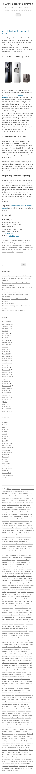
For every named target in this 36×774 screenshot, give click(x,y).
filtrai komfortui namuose (9, 516)
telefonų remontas (13, 601)
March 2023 (5, 333)
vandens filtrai (12, 249)
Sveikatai (4, 466)
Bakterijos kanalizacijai (8, 734)
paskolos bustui (6, 725)
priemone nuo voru (7, 599)
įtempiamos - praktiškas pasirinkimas (12, 768)
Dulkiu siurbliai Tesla (25, 660)
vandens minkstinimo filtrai (24, 594)
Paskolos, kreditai (17, 754)
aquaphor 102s (22, 592)
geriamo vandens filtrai (23, 560)
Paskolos (20, 752)
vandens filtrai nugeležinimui (25, 544)
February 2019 (6, 370)
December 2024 (6, 328)
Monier (4, 736)
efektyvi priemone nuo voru (9, 642)
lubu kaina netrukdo (23, 704)
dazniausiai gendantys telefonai (24, 619)
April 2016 (5, 390)
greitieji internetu (21, 757)
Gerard (9, 736)
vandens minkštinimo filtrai (21, 541)
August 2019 (5, 365)
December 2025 (6, 324)
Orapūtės (24, 715)
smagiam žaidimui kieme (19, 615)
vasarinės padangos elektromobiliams (12, 635)
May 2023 (5, 331)
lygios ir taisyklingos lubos (26, 766)
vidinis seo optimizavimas (18, 651)
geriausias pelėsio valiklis (21, 608)
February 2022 (6, 342)
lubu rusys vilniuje (12, 711)
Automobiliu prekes (14, 741)
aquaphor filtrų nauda (27, 567)
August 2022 (5, 335)
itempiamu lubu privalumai (9, 704)
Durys (4, 432)
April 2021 (5, 351)
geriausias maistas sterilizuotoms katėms (14, 622)
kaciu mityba (29, 725)
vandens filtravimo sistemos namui (19, 521)
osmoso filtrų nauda (16, 496)
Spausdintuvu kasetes (20, 738)
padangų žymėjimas (8, 491)
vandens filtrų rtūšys (28, 528)
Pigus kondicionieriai (24, 736)
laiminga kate (17, 715)
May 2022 (5, 338)
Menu (18, 15)
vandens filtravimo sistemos (9, 514)
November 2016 (6, 386)
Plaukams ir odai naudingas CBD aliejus (13, 310)
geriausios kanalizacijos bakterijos (24, 695)
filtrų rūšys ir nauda (13, 500)
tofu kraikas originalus (19, 720)
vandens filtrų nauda (18, 502)
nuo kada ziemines (20, 686)
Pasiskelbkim (6, 243)
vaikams (15, 681)
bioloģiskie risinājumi (8, 695)
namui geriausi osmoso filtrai (23, 537)
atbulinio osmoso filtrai (13, 505)
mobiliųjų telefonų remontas (16, 624)
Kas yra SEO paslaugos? (9, 303)
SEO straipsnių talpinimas (18, 3)
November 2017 (6, 377)
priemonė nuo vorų (7, 605)
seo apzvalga (17, 679)
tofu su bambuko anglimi (17, 718)
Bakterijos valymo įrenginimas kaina (16, 667)
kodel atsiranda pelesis (14, 690)
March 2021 (5, 354)
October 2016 (6, 388)
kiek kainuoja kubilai (18, 626)
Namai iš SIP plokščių (20, 672)
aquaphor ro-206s (8, 587)
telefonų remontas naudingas (23, 617)
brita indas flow (17, 245)
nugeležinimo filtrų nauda (9, 544)
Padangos (5, 450)
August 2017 (5, 379)
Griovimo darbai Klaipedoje (20, 731)
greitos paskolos (10, 757)
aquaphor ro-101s (25, 583)
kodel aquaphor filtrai (17, 580)
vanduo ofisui (10, 252)
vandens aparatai (17, 247)
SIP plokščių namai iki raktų (21, 654)
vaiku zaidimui (24, 692)
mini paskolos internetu (18, 725)
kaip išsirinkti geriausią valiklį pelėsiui (18, 612)
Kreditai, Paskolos (7, 754)
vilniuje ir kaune (13, 766)
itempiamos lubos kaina (24, 706)
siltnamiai (28, 711)
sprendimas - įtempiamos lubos (11, 763)
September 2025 (7, 326)
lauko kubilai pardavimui (20, 599)
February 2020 (6, 361)
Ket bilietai (30, 743)
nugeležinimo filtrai (7, 596)
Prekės (4, 459)
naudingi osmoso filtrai (8, 512)
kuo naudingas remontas (25, 638)
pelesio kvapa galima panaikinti (22, 596)
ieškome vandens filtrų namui (21, 523)
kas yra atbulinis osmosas (23, 507)
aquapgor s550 (21, 576)
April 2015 (5, 406)
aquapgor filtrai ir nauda (19, 569)
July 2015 (4, 402)
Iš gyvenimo (19, 240)
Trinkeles (14, 736)
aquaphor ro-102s (11, 576)
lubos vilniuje (21, 711)
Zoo (3, 477)
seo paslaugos (6, 727)
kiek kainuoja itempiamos (9, 709)
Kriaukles (23, 741)
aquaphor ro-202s (7, 585)
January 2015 (6, 411)
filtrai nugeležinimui (26, 493)
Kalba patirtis (27, 240)
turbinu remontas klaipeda (23, 713)
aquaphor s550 (6, 589)
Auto (3, 422)
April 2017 (5, 381)
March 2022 (5, 340)
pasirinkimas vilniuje (12, 699)
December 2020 (6, 356)
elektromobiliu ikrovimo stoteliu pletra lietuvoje (14, 631)
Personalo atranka (21, 743)
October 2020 (6, 358)
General (4, 434)
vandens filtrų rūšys (7, 535)
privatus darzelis (12, 702)
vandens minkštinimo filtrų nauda (11, 546)
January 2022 (6, 345)
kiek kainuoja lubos (22, 709)
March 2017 (5, 383)
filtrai (23, 245)
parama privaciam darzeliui (19, 697)
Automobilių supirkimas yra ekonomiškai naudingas (17, 276)
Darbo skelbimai (10, 743)
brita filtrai (9, 245)
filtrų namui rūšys (24, 532)
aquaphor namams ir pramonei (20, 564)
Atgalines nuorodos (21, 734)
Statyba (4, 461)
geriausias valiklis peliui (25, 640)
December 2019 (6, 363)
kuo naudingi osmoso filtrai (23, 512)
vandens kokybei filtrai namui (25, 525)
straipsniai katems (7, 715)
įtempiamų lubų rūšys (12, 770)
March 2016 (5, 393)
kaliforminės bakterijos (25, 663)
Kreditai (26, 752)
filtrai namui (5, 539)
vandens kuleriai (21, 249)
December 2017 (6, 374)
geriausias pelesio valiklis (14, 647)
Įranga (4, 441)
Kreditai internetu (12, 747)
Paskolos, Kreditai (12, 752)
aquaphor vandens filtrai (23, 555)
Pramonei (19, 243)
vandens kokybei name (9, 530)
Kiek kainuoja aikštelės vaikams (10, 658)
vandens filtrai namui (22, 516)
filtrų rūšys (17, 493)
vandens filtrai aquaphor (8, 560)
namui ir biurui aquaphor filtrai (15, 578)
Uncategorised (6, 468)
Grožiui (4, 436)
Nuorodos (20, 745)
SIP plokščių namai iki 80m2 (23, 656)
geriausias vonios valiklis (20, 628)
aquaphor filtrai (6, 557)
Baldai (4, 425)
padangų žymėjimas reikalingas (20, 633)
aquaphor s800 (19, 573)
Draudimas (5, 429)
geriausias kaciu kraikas (8, 619)
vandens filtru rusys (8, 573)
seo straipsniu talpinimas (9, 555)
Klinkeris (29, 734)
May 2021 (5, 349)
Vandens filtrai (27, 243)
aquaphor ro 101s (11, 592)
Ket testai (5, 745)
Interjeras (5, 438)
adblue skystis (7, 697)
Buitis (3, 427)
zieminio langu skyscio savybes (10, 692)
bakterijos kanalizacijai (8, 683)
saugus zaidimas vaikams (22, 683)
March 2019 (5, 367)
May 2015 (5, 404)
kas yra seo (22, 601)
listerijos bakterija (26, 690)
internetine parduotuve (27, 489)
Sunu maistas (13, 745)
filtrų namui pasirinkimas (25, 514)
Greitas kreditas (23, 750)
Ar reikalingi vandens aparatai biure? (15, 32)
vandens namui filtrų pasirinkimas (12, 528)
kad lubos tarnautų (12, 761)
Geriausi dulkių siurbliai (13, 660)
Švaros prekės (6, 464)
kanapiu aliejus (19, 759)
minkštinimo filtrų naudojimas (17, 498)
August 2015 (5, 399)
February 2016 (6, 395)
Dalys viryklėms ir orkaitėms (16, 676)
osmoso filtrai (6, 496)
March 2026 (5, 322)
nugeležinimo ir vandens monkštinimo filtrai (14, 548)
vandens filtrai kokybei (14, 518)
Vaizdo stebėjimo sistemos (18, 727)
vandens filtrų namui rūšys (9, 525)
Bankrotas (15, 729)
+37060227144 (9, 233)
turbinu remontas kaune (8, 713)
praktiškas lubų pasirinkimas (25, 761)
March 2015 (5, 409)
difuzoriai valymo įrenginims (9, 663)
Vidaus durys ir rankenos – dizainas (12, 292)
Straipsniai (21, 747)
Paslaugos (13, 243)
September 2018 (7, 372)
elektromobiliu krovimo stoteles (23, 722)
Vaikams (4, 470)
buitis (10, 681)
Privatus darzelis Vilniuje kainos (10, 665)
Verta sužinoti (6, 475)
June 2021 (5, 347)
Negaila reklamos (7, 448)
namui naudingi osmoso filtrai (10, 509)
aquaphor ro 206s (11, 594)
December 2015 (6, 397)
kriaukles (10, 679)
